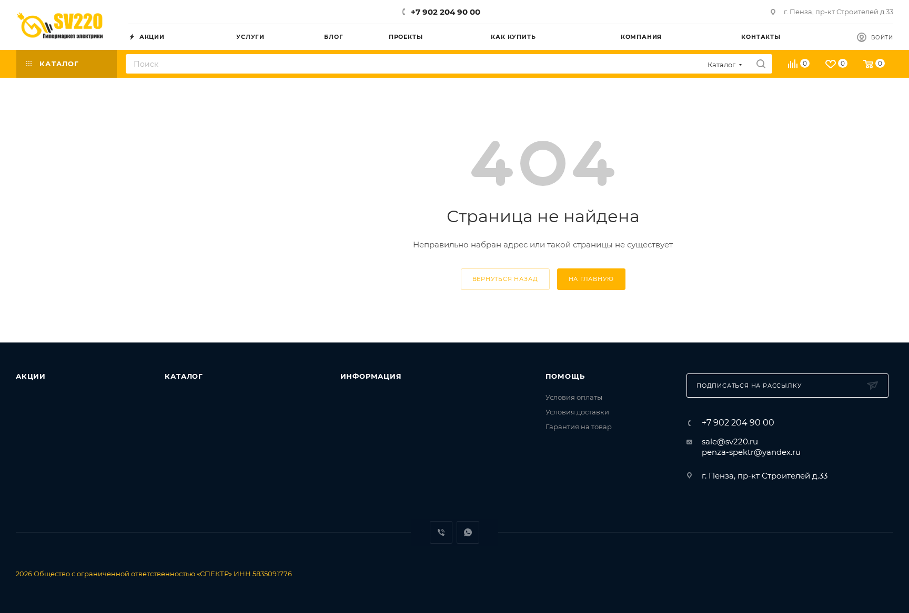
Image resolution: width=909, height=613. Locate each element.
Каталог (184, 376)
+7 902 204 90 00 (445, 12)
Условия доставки (577, 412)
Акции (31, 376)
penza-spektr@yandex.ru (751, 452)
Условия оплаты (574, 397)
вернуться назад (505, 279)
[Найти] (761, 64)
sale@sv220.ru (730, 441)
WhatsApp (468, 532)
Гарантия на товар (579, 426)
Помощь (565, 376)
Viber (441, 532)
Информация (371, 376)
